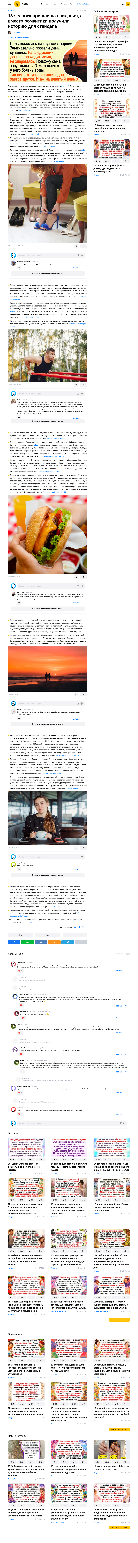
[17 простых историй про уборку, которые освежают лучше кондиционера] (111, 1188)
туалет (12, 311)
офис (36, 445)
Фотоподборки (13, 1479)
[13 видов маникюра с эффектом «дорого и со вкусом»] (111, 1450)
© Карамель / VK (25, 111)
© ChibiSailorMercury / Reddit (67, 755)
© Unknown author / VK (52, 773)
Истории (11, 10)
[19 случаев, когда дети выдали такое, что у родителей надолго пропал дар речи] (69, 1349)
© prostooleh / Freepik (14, 384)
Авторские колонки (57, 1522)
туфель (84, 150)
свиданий (65, 86)
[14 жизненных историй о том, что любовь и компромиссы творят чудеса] (69, 1148)
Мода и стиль (98, 1473)
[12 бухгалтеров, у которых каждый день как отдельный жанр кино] (111, 109)
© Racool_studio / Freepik (15, 246)
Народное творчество (58, 1311)
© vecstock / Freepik (14, 694)
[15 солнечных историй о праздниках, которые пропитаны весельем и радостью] (69, 1450)
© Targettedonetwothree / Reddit (51, 456)
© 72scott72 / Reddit (47, 146)
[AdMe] (21, 4)
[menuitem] (45, 4)
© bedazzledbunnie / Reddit (51, 471)
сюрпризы (29, 922)
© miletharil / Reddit (56, 161)
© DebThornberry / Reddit (59, 907)
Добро (10, 1173)
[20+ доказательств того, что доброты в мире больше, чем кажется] (26, 1148)
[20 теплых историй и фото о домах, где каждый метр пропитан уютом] (111, 149)
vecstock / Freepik (80, 927)
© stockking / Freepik (14, 576)
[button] (20, 935)
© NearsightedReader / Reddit (55, 492)
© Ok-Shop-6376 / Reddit (55, 438)
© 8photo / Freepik (13, 847)
